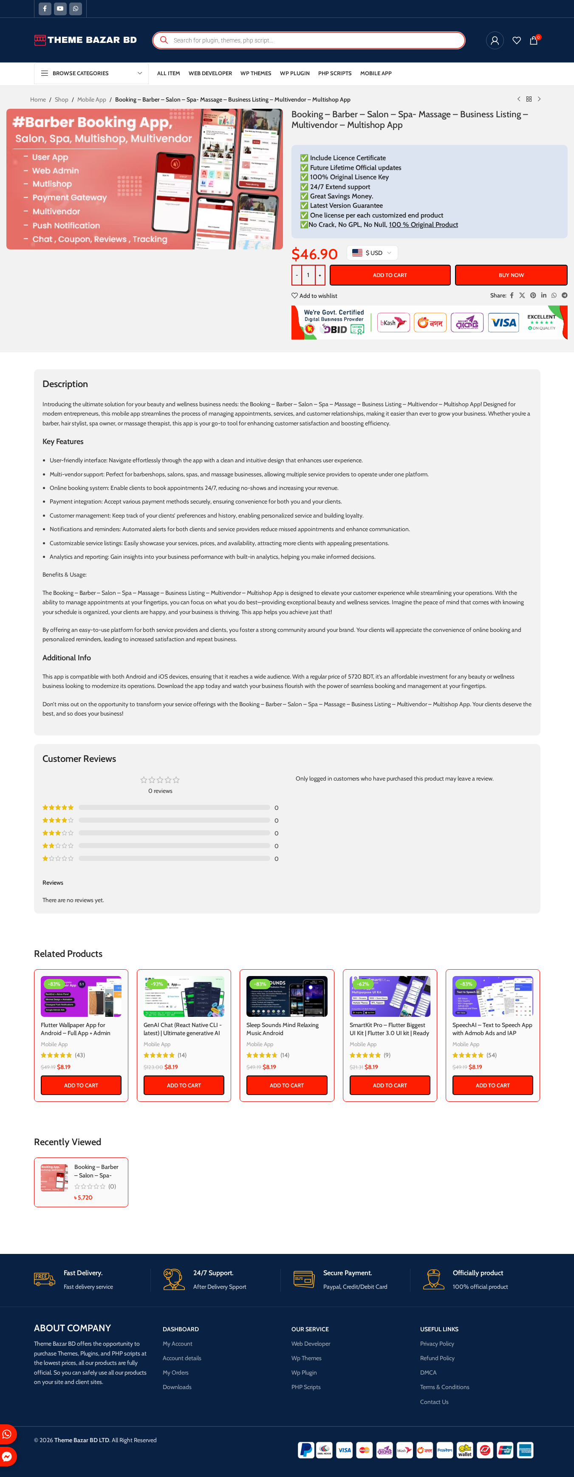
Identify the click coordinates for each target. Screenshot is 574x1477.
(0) (112, 1186)
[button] (81, 1085)
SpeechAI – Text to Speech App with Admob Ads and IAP (492, 1029)
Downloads (177, 1387)
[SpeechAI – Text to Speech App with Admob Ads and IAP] (492, 996)
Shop (61, 99)
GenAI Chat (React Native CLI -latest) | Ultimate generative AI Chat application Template (183, 1033)
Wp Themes (306, 1358)
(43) (80, 1055)
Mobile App (91, 99)
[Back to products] (529, 99)
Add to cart (390, 275)
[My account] (495, 40)
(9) (387, 1055)
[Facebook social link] (45, 9)
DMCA (428, 1372)
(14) (182, 1055)
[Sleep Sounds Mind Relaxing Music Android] (286, 996)
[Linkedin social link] (544, 295)
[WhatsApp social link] (75, 9)
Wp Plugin (304, 1372)
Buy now (511, 275)
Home (38, 99)
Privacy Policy (437, 1343)
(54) (491, 1055)
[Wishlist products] (516, 40)
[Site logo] (86, 39)
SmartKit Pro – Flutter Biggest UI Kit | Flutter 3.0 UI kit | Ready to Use (389, 1033)
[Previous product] (519, 99)
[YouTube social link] (60, 9)
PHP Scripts (306, 1387)
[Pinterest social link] (533, 295)
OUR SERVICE (310, 1329)
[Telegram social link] (564, 295)
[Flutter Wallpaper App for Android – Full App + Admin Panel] (81, 996)
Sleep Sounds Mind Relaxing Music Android (282, 1029)
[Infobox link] (92, 1280)
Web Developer (310, 1343)
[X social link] (522, 295)
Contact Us (434, 1402)
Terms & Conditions (444, 1387)
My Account (177, 1343)
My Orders (176, 1372)
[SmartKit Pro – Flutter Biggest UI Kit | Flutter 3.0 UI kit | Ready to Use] (390, 996)
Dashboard (181, 1329)
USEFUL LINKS (439, 1329)
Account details (182, 1358)
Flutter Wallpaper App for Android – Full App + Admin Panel (75, 1033)
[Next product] (539, 99)
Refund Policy (437, 1358)
